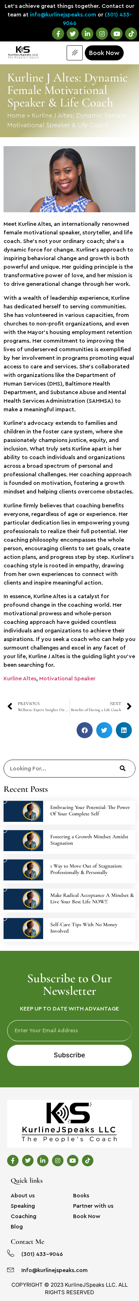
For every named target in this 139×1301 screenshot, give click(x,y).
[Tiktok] (131, 34)
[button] (85, 730)
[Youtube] (116, 34)
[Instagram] (102, 34)
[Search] (122, 768)
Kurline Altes (20, 678)
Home (16, 115)
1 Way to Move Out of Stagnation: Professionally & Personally (86, 869)
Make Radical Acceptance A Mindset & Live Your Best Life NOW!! (92, 898)
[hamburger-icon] (75, 52)
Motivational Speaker (67, 678)
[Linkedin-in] (87, 34)
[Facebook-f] (58, 34)
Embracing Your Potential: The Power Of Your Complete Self (90, 810)
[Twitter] (73, 34)
